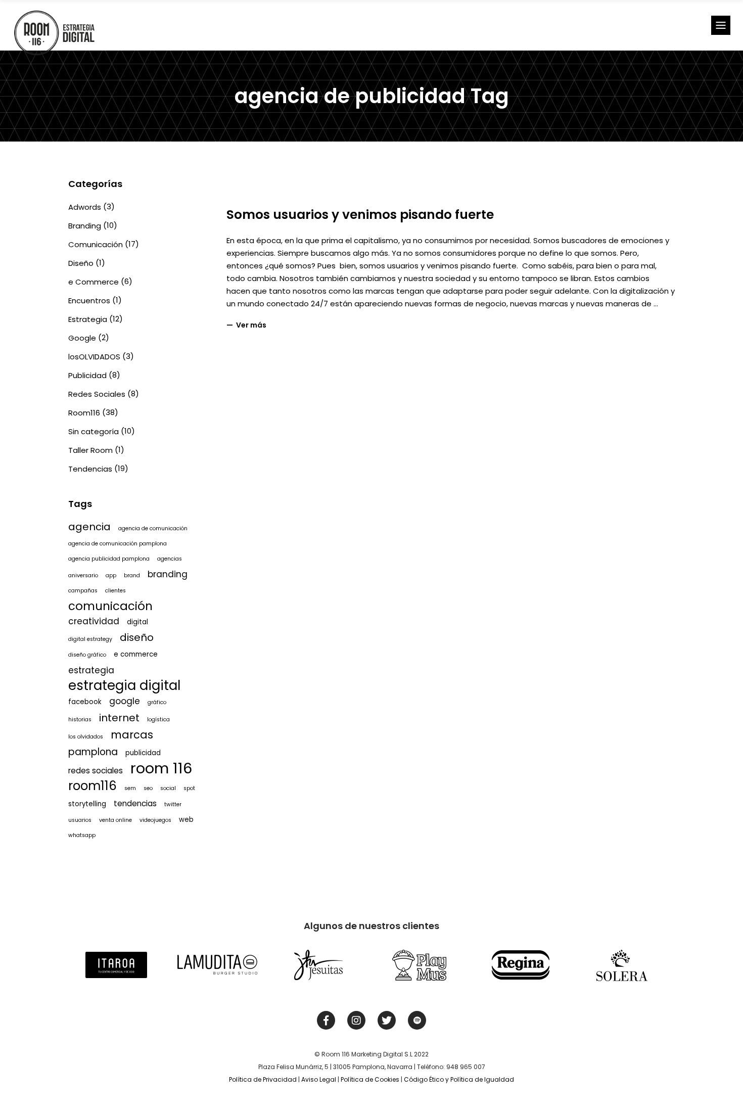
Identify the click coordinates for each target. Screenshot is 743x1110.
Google (82, 338)
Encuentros (89, 300)
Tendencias (90, 469)
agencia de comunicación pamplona (117, 543)
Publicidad (87, 375)
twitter (172, 804)
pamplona (93, 752)
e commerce (136, 654)
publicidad (143, 753)
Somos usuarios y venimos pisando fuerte (360, 214)
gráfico (157, 702)
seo (148, 788)
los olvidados (85, 737)
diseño (137, 637)
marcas (132, 734)
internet (119, 718)
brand (132, 575)
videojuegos (155, 820)
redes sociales (95, 770)
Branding (84, 225)
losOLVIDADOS (94, 356)
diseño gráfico (87, 655)
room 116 (161, 768)
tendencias (135, 803)
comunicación (110, 606)
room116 (92, 786)
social (168, 788)
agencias (169, 559)
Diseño (81, 263)
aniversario (83, 575)
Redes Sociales (96, 394)
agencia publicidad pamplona (109, 559)
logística (158, 719)
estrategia (91, 670)
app (111, 575)
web (186, 819)
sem (130, 788)
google (124, 701)
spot (189, 788)
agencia (89, 527)
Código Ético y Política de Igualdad (459, 1079)
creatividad (93, 621)
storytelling (87, 804)
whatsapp (82, 835)
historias (79, 719)
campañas (83, 590)
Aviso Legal (318, 1079)
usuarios (79, 820)
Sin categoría (93, 431)
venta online (115, 820)
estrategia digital (124, 685)
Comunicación (95, 244)
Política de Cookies (370, 1079)
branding (168, 574)
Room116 (84, 412)
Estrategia (87, 319)
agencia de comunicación (153, 528)
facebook (85, 702)
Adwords (84, 207)
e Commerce (93, 281)
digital (137, 622)
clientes (115, 590)
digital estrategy (90, 639)
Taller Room (90, 450)
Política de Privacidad (263, 1079)
